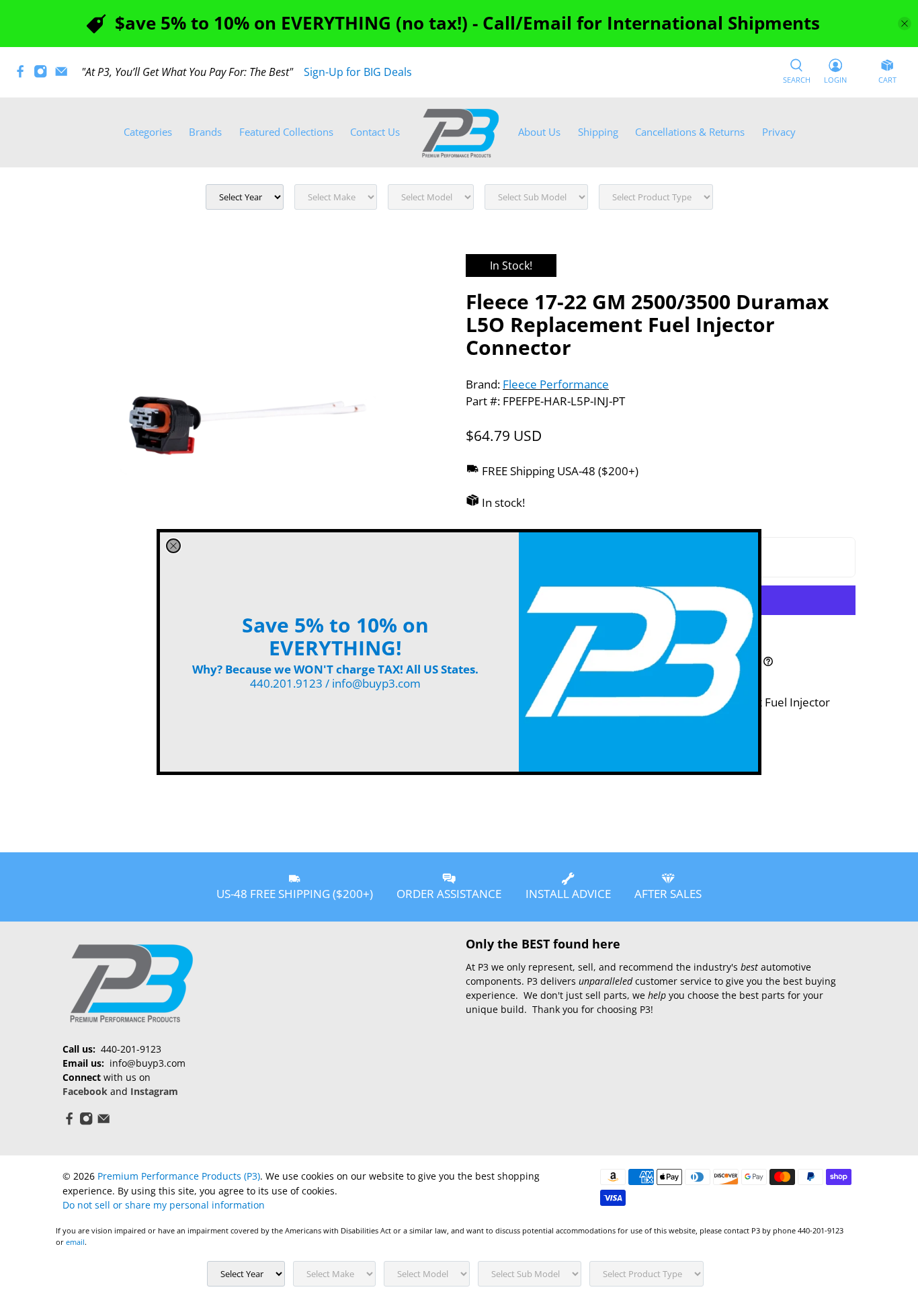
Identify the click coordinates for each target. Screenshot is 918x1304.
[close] (173, 546)
